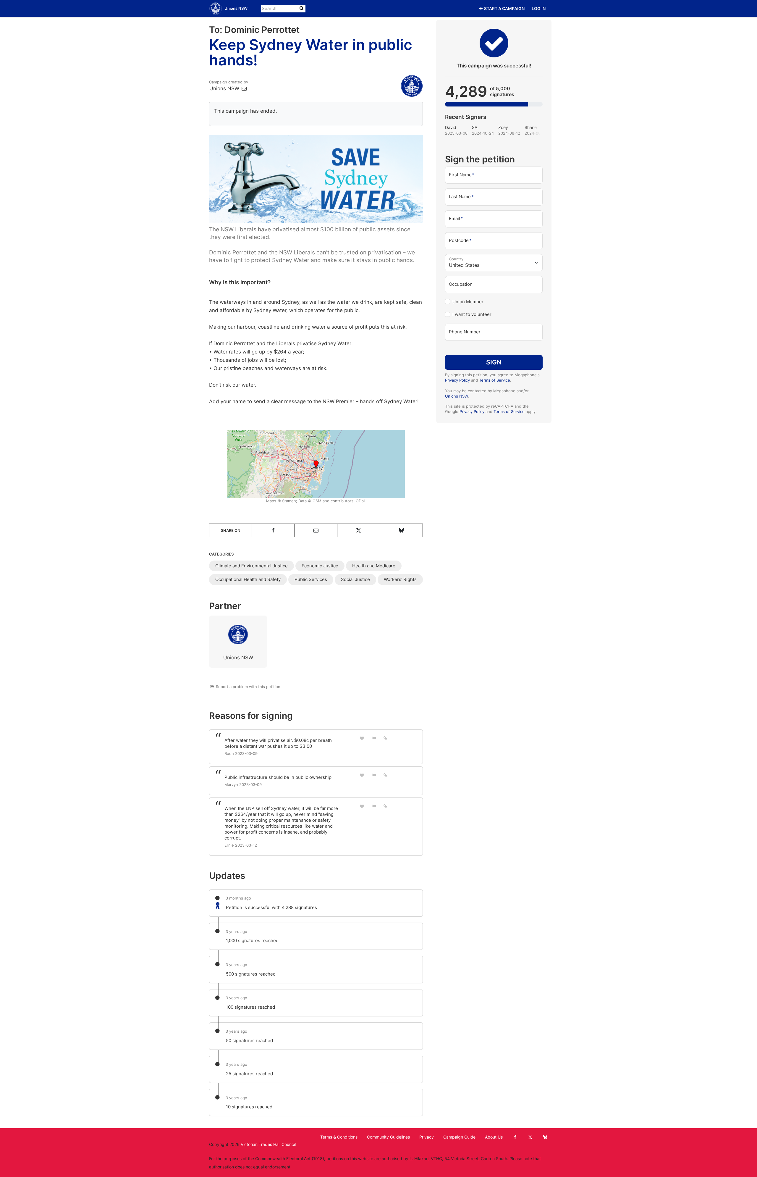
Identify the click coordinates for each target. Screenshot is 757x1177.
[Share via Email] (316, 530)
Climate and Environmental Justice (251, 566)
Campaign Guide (459, 1137)
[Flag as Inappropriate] (374, 738)
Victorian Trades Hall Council (268, 1144)
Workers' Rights (400, 579)
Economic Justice (320, 566)
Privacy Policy (457, 380)
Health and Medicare (373, 566)
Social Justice (355, 579)
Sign (494, 362)
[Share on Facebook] (273, 530)
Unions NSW (225, 88)
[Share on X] (358, 530)
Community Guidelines (388, 1137)
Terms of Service (494, 380)
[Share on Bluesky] (401, 530)
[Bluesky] (545, 1137)
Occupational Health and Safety (248, 579)
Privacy (426, 1137)
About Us (494, 1137)
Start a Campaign (504, 8)
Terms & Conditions (339, 1137)
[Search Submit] (301, 8)
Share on (230, 530)
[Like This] (362, 738)
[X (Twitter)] (530, 1137)
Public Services (311, 579)
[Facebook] (515, 1137)
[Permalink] (386, 738)
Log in (539, 8)
